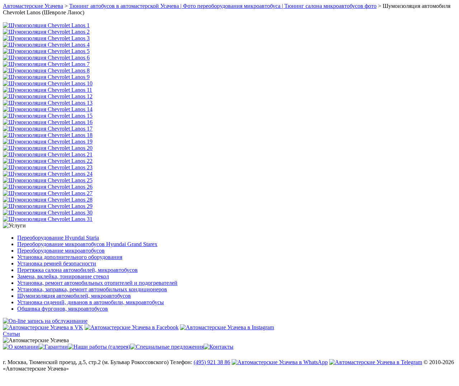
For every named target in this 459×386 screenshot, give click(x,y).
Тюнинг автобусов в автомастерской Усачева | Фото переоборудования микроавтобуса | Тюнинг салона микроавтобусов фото (223, 6)
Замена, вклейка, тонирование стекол (63, 276)
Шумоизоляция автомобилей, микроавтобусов (74, 296)
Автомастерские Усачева (33, 6)
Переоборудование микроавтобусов (61, 251)
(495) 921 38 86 (212, 362)
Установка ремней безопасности (56, 263)
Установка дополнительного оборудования (69, 257)
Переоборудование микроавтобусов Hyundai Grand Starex (87, 244)
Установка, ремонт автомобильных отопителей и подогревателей (97, 283)
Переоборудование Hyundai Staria (58, 238)
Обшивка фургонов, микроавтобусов (62, 309)
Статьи (11, 334)
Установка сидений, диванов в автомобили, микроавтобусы (90, 302)
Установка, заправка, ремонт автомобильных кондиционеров (92, 289)
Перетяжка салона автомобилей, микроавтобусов (77, 270)
